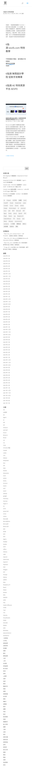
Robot (4, 590)
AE (20, 13)
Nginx (5, 213)
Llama (4, 516)
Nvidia (10, 213)
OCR (4, 546)
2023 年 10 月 (6, 334)
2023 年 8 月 (6, 339)
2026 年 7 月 (6, 258)
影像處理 (5, 666)
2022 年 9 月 (6, 367)
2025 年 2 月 (6, 294)
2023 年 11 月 (6, 332)
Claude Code (18, 203)
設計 (23, 13)
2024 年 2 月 (6, 324)
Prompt (5, 574)
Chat (4, 445)
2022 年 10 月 (6, 365)
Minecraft (6, 526)
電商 (4, 757)
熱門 (4, 706)
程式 (4, 714)
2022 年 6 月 (6, 375)
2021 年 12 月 (6, 390)
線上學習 (5, 724)
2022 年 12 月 (6, 360)
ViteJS (4, 620)
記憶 (4, 732)
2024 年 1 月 (6, 327)
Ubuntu (18, 218)
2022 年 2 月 (6, 385)
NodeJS (5, 541)
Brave (4, 437)
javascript (23, 208)
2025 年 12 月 (6, 273)
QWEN (5, 580)
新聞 (4, 691)
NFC (4, 534)
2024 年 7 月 (6, 312)
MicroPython (6, 521)
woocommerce (18, 221)
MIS (4, 529)
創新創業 (5, 643)
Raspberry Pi (20, 216)
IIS (4, 506)
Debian (5, 458)
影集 (4, 673)
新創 (4, 689)
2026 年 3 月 (6, 268)
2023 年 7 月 (6, 342)
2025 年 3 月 (6, 291)
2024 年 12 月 (6, 299)
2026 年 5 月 (6, 263)
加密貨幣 (5, 645)
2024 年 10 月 (6, 304)
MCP (13, 210)
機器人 (5, 701)
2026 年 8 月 (6, 256)
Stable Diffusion (7, 218)
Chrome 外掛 (6, 448)
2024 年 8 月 (6, 309)
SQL (4, 602)
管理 (4, 719)
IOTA (4, 508)
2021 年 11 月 (6, 393)
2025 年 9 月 (6, 279)
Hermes (5, 501)
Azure (4, 432)
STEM (4, 607)
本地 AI (24, 224)
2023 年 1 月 (6, 357)
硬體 (4, 709)
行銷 (4, 729)
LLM (9, 210)
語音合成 (5, 739)
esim (4, 476)
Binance (5, 435)
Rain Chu (7, 13)
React (4, 587)
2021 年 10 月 (6, 395)
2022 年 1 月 (6, 388)
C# (4, 440)
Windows (11, 221)
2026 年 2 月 (6, 271)
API (4, 422)
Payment (5, 564)
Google (5, 208)
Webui (5, 221)
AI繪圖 (20, 200)
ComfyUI (6, 205)
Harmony (5, 498)
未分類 (5, 696)
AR (4, 425)
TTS (14, 218)
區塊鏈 (5, 648)
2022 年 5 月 (6, 378)
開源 (17, 226)
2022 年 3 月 (6, 383)
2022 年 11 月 (6, 362)
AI (4, 200)
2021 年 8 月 (6, 400)
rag (14, 216)
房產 (4, 678)
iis (18, 208)
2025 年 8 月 (6, 281)
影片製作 (5, 668)
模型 (4, 699)
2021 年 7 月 (6, 403)
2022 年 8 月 (6, 370)
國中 (4, 653)
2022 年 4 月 (6, 380)
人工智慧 (13, 224)
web (23, 218)
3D (4, 410)
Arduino (5, 427)
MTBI (4, 531)
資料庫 (5, 747)
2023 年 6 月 (6, 344)
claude (5, 450)
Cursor (11, 205)
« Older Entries (10, 155)
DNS (4, 468)
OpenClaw (6, 559)
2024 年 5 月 (6, 317)
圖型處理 (5, 656)
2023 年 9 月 (6, 337)
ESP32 (4, 478)
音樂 (4, 760)
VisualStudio (6, 618)
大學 (4, 658)
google (5, 496)
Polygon (5, 569)
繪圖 (4, 727)
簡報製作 (5, 722)
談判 (4, 744)
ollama (15, 213)
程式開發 (5, 716)
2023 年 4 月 (6, 350)
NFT (24, 210)
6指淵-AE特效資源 (8, 12)
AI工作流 (15, 200)
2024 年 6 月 (6, 314)
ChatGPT (6, 203)
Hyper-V (5, 503)
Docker (16, 205)
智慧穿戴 (5, 694)
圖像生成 (19, 224)
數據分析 (5, 686)
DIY (4, 465)
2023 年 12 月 (6, 329)
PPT (4, 572)
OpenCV (5, 562)
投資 (4, 681)
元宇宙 (5, 640)
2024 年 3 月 (6, 322)
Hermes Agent (12, 208)
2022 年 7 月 (6, 372)
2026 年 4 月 (6, 266)
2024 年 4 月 (6, 319)
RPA (4, 595)
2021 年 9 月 (6, 398)
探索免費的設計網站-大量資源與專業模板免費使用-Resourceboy (16, 118)
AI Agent (9, 200)
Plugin (5, 216)
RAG (4, 582)
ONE (4, 554)
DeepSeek (6, 460)
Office (4, 549)
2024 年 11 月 (6, 301)
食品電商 (5, 762)
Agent (4, 417)
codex (24, 203)
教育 (4, 683)
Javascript (6, 511)
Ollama (5, 552)
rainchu (9, 121)
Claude (11, 203)
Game (4, 486)
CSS (4, 455)
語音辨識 (5, 742)
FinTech (5, 483)
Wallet (5, 625)
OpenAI (20, 213)
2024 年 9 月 (6, 306)
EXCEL (4, 481)
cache (25, 200)
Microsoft (18, 210)
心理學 (5, 676)
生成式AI (12, 226)
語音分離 (5, 737)
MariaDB (5, 519)
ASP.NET (5, 430)
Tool (4, 610)
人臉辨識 (5, 638)
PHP (25, 213)
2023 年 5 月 (6, 347)
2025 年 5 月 (6, 286)
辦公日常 (5, 749)
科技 (4, 711)
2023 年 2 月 (6, 355)
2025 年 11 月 (6, 276)
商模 (4, 651)
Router (5, 592)
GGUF (4, 491)
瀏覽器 (5, 704)
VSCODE (5, 623)
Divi (4, 463)
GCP (4, 488)
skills (4, 600)
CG (4, 443)
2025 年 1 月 (6, 296)
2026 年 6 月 (6, 261)
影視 (4, 671)
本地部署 (6, 226)
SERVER (5, 597)
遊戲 (4, 752)
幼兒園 (5, 663)
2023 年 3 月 (6, 352)
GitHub (22, 205)
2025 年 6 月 (6, 284)
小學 (4, 661)
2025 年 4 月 (6, 289)
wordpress (6, 224)
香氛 (4, 765)
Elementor (6, 473)
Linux (5, 210)
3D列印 (5, 412)
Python (10, 216)
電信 (4, 755)
